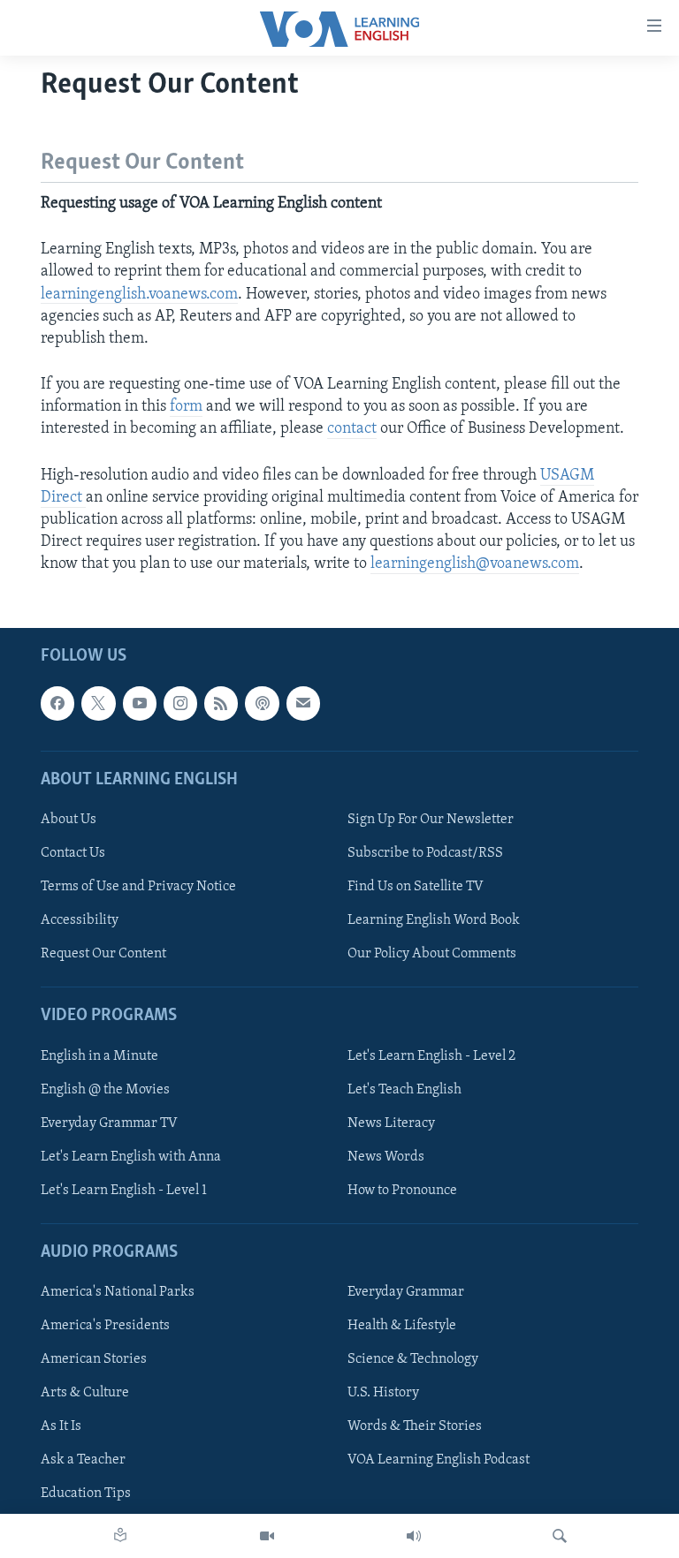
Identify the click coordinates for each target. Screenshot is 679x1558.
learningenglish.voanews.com (139, 295)
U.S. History (383, 1393)
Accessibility (79, 920)
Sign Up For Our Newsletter (430, 820)
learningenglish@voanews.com (474, 564)
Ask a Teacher (83, 1460)
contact (352, 429)
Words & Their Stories (414, 1426)
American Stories (94, 1359)
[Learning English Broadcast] (413, 1536)
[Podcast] (261, 703)
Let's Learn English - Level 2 (431, 1055)
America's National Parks (118, 1292)
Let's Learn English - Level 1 (124, 1190)
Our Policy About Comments (431, 954)
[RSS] (221, 703)
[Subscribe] (303, 703)
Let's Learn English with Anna (131, 1156)
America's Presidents (105, 1326)
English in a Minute (99, 1055)
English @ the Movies (105, 1089)
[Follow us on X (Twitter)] (98, 703)
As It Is (61, 1426)
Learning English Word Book (433, 920)
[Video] (267, 1536)
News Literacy (391, 1123)
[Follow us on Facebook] (57, 703)
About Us (68, 820)
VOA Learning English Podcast (438, 1460)
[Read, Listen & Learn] (120, 1536)
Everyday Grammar (405, 1292)
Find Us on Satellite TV (415, 887)
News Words (385, 1156)
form (186, 407)
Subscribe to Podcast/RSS (425, 853)
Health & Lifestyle (401, 1326)
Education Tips (86, 1493)
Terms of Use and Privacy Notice (138, 887)
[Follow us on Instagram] (180, 703)
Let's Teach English (404, 1089)
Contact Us (73, 853)
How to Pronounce (402, 1190)
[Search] (559, 1536)
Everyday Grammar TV (109, 1123)
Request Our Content (103, 954)
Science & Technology (412, 1359)
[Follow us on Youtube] (139, 703)
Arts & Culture (85, 1393)
